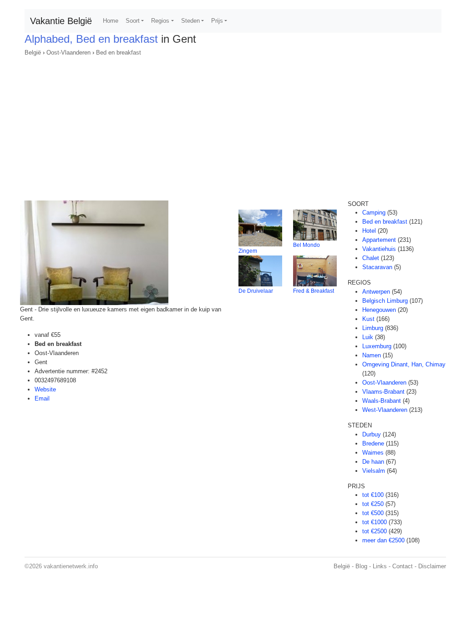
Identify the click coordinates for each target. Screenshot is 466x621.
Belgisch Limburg (385, 300)
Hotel (369, 230)
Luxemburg (376, 346)
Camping (373, 212)
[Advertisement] (233, 125)
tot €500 (373, 513)
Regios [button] (160, 20)
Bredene (373, 443)
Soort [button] (133, 20)
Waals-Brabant (381, 400)
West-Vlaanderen (384, 409)
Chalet (370, 258)
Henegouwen (379, 309)
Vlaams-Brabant (383, 391)
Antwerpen (376, 291)
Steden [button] (190, 20)
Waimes (373, 452)
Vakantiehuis (379, 248)
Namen (371, 355)
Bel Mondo (306, 245)
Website (45, 389)
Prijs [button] (217, 20)
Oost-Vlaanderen (68, 52)
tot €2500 (374, 531)
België (33, 52)
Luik (367, 337)
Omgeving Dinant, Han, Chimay (404, 364)
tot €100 (373, 494)
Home (110, 20)
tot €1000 (374, 522)
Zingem (247, 251)
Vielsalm (373, 470)
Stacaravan (377, 267)
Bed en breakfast (118, 52)
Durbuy (371, 434)
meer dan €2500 (383, 540)
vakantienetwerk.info (71, 566)
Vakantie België (61, 21)
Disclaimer (432, 566)
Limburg (372, 328)
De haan (373, 461)
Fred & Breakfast (313, 291)
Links (380, 566)
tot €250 (373, 504)
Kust (368, 319)
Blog (361, 566)
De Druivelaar (255, 291)
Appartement (379, 239)
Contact (402, 566)
